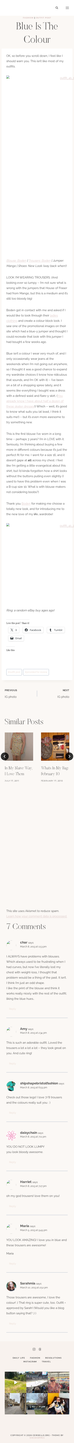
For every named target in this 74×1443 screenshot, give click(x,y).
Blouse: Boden (16, 260)
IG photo (11, 694)
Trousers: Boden (39, 260)
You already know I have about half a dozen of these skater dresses (35, 401)
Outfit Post (43, 17)
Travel (46, 1361)
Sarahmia (27, 1283)
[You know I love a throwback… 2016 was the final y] (58, 1403)
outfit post (14, 672)
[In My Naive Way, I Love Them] (19, 746)
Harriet (26, 1182)
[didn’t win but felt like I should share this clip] (37, 1382)
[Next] (69, 756)
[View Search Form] (56, 7)
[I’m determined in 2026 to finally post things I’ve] (37, 1403)
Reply (12, 1008)
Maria (24, 1226)
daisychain (28, 1133)
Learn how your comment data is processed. (36, 916)
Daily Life (19, 1358)
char (23, 942)
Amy (23, 1029)
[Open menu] (67, 8)
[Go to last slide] (5, 756)
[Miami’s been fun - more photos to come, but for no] (58, 1382)
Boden (26, 503)
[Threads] (40, 1349)
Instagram (30, 1361)
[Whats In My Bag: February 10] (55, 746)
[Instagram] (34, 1349)
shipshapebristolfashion (39, 1083)
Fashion (28, 17)
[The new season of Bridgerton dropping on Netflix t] (15, 1403)
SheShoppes (37, 1438)
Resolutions (53, 1358)
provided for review (36, 672)
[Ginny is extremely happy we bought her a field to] (15, 1382)
